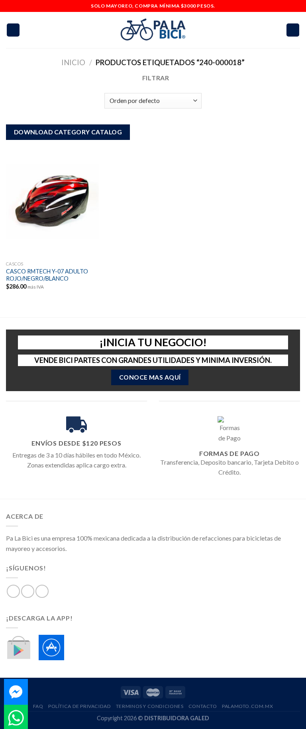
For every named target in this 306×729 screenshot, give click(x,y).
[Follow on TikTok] (42, 591)
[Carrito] (292, 30)
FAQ (38, 706)
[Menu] (13, 30)
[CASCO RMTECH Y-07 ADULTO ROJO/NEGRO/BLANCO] (52, 201)
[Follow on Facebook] (13, 591)
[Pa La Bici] (153, 30)
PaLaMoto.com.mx (247, 706)
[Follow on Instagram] (27, 591)
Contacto (202, 706)
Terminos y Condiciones (149, 706)
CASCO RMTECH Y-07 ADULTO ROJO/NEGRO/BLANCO (47, 275)
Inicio (73, 62)
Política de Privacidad (79, 706)
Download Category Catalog (68, 132)
